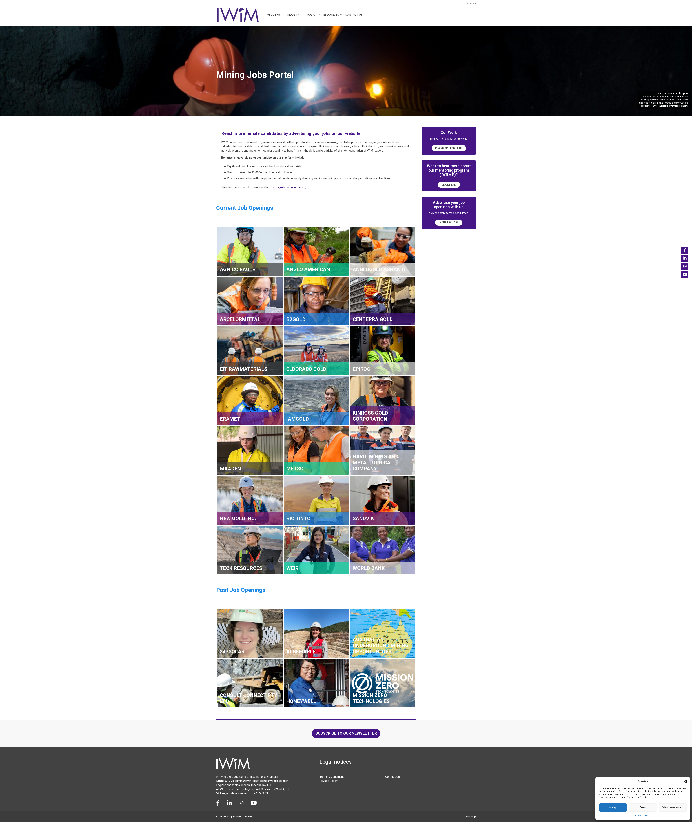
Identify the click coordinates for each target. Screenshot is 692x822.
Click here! (448, 184)
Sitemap (471, 816)
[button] (685, 781)
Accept (613, 807)
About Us (274, 14)
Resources (331, 14)
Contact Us (354, 14)
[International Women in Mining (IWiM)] (238, 20)
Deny (643, 807)
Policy (312, 14)
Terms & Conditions (332, 776)
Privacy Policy (641, 816)
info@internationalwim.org (289, 187)
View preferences (672, 807)
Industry (294, 14)
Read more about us (448, 148)
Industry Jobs (449, 222)
